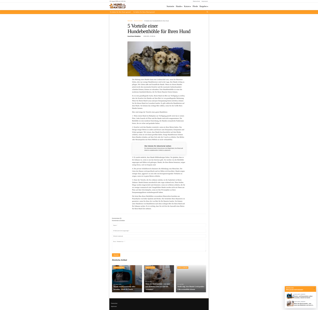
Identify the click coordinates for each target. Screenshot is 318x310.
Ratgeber (203, 6)
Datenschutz (196, 1)
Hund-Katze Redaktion (134, 36)
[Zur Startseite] (117, 8)
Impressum (205, 1)
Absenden (116, 255)
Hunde (178, 6)
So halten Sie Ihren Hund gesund (144, 12)
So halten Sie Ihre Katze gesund (120, 12)
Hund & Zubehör (138, 20)
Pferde (195, 6)
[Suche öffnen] (207, 12)
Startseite (170, 6)
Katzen (187, 6)
